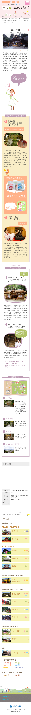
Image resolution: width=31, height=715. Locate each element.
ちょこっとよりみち (12, 672)
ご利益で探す (9, 660)
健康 (16, 662)
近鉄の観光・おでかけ (6, 699)
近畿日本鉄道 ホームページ (7, 696)
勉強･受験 (6, 665)
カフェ (5, 675)
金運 (4, 667)
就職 (16, 665)
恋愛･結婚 (6, 662)
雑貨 (16, 675)
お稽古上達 (18, 667)
